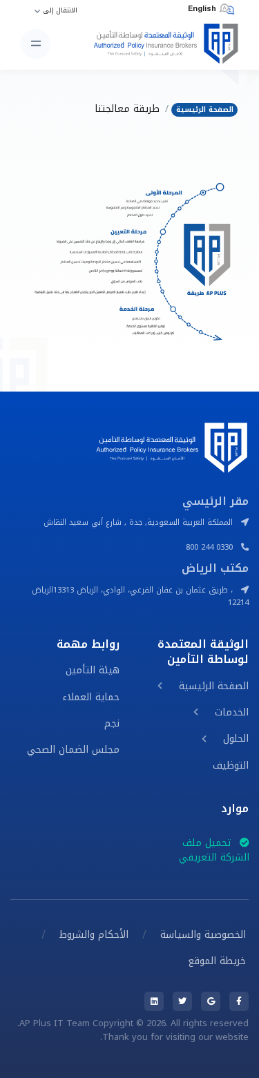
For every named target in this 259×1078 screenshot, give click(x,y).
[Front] (171, 446)
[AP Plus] (161, 43)
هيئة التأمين (92, 670)
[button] (159, 686)
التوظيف (231, 765)
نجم (111, 723)
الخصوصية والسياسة (203, 934)
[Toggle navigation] (35, 44)
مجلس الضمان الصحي (73, 749)
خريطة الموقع (217, 961)
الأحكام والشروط (93, 934)
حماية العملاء (90, 697)
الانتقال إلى (60, 11)
